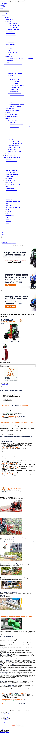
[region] (18, 291)
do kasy (1, 8)
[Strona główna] (2, 5)
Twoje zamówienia (7, 715)
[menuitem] (4, 15)
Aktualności (6, 722)
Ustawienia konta (6, 716)
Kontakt (5, 721)
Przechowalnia (6, 717)
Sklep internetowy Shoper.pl (4, 732)
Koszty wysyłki (6, 713)
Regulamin (6, 719)
